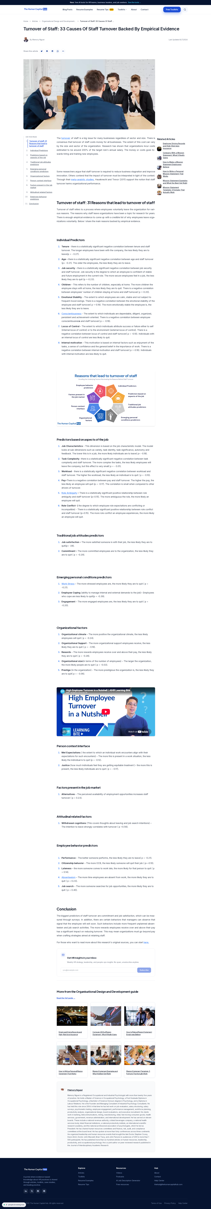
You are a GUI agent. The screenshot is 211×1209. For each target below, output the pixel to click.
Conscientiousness (71, 313)
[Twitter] (32, 1191)
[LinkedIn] (25, 1191)
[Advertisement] (172, 92)
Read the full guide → (66, 998)
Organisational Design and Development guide (59, 21)
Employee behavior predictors (38, 198)
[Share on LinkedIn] (52, 51)
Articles (35, 21)
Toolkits (121, 9)
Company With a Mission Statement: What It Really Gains (174, 155)
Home (25, 21)
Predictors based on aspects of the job (38, 156)
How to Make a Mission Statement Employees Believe (173, 164)
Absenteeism (68, 877)
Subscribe (144, 970)
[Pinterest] (44, 1191)
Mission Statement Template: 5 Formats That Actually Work (174, 189)
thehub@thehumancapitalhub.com (168, 1184)
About (134, 9)
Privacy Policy (170, 1203)
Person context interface (40, 181)
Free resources (122, 1184)
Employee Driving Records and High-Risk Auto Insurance (174, 145)
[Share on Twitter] (41, 51)
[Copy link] (63, 51)
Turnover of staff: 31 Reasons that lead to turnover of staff (38, 143)
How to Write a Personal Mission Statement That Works (173, 173)
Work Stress (68, 583)
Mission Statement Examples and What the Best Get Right (175, 182)
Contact (144, 9)
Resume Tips (105, 9)
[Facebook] (38, 1191)
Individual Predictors (39, 150)
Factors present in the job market (41, 186)
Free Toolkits (172, 9)
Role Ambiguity (69, 493)
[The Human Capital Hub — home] (35, 9)
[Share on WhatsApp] (58, 51)
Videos (119, 1173)
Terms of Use (156, 1203)
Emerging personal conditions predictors (39, 170)
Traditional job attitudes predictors (40, 163)
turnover (65, 138)
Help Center (159, 1180)
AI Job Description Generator (128, 1180)
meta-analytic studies (82, 179)
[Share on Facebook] (47, 51)
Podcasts (120, 1177)
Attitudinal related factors (41, 192)
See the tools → (134, 2)
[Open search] (185, 9)
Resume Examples (84, 9)
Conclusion (34, 204)
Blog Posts (67, 9)
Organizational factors (40, 176)
